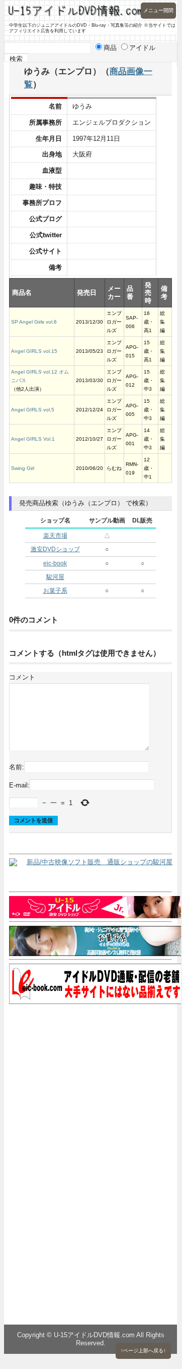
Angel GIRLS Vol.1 (33, 439)
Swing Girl (22, 468)
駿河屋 (55, 577)
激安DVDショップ (55, 549)
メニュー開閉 (158, 10)
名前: (16, 767)
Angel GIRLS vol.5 (32, 409)
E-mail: (19, 785)
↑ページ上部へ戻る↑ (143, 1350)
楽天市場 (55, 535)
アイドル (142, 47)
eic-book (55, 563)
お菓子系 (55, 590)
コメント (22, 677)
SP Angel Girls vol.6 (34, 322)
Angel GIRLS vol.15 (34, 351)
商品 (110, 47)
